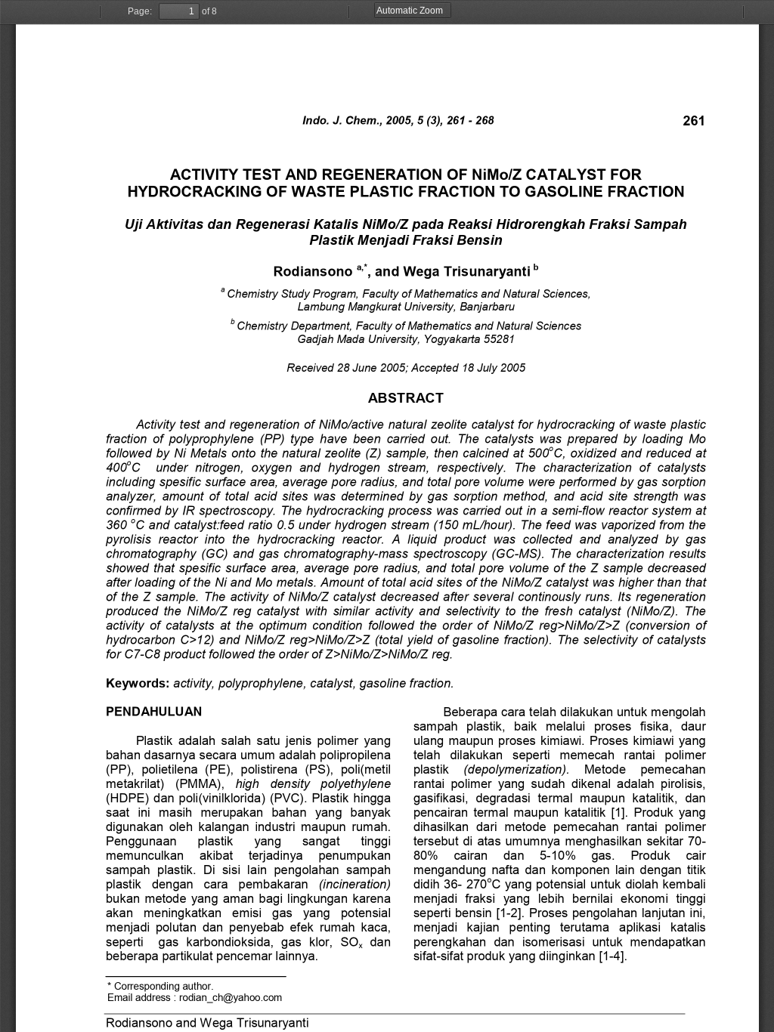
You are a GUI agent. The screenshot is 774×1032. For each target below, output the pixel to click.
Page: (140, 11)
